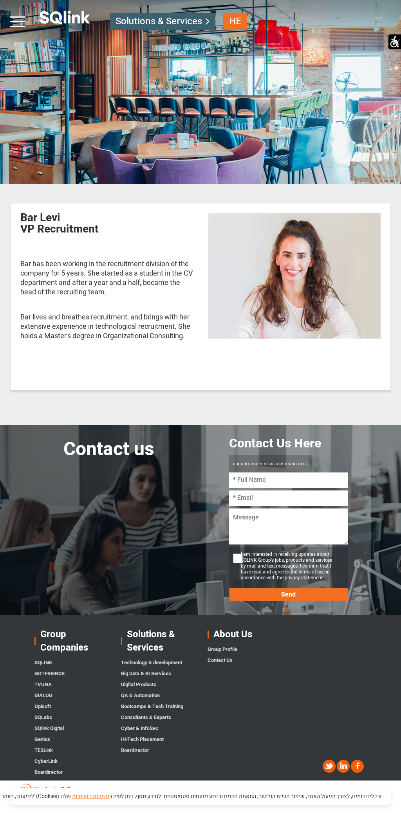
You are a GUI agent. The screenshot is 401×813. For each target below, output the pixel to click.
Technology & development (151, 662)
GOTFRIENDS (49, 673)
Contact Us (220, 660)
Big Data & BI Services (146, 673)
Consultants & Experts (146, 717)
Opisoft (42, 706)
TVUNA (43, 684)
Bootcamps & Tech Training (152, 706)
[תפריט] (18, 21)
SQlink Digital (49, 728)
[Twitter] (330, 766)
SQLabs (43, 717)
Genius (42, 739)
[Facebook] (357, 766)
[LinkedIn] (344, 766)
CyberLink (46, 761)
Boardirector (48, 772)
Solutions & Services (159, 21)
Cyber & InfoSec (139, 728)
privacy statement (304, 577)
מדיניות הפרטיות (90, 796)
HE (235, 21)
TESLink (43, 750)
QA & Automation (140, 695)
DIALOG (43, 695)
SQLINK (43, 662)
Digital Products (138, 684)
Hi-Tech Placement (142, 739)
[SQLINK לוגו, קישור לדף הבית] (65, 17)
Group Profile (222, 649)
